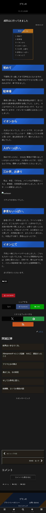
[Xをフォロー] (12, 319)
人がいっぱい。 (22, 46)
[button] (41, 359)
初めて (19, 36)
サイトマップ (23, 506)
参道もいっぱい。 (23, 52)
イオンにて (21, 55)
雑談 (5, 281)
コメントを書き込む (23, 477)
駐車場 (19, 39)
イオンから (21, 42)
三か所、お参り (22, 49)
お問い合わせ (34, 502)
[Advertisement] (23, 423)
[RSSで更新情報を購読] (23, 324)
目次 (20, 31)
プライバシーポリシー (12, 502)
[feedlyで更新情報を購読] (33, 319)
